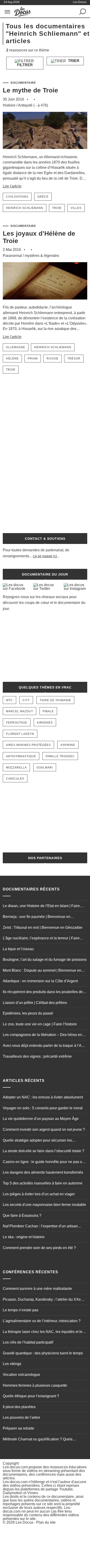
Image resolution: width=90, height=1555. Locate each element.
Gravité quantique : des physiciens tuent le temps (43, 1353)
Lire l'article (12, 186)
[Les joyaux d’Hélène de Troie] (45, 302)
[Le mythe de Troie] (45, 152)
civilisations (17, 196)
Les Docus (24, 1522)
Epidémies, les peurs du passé (28, 1013)
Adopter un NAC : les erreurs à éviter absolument (43, 1097)
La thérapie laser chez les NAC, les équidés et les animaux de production (43, 1332)
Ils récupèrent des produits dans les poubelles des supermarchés (44, 992)
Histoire (9, 105)
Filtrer (25, 65)
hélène (12, 358)
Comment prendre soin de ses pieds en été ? (39, 1248)
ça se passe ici (45, 556)
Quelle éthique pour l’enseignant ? (31, 1396)
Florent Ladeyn (20, 734)
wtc (9, 700)
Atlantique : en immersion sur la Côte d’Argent (40, 981)
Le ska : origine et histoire (24, 1237)
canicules (15, 778)
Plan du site (46, 1522)
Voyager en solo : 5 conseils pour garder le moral (43, 1108)
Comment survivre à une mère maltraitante (37, 1289)
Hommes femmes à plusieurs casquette (35, 1385)
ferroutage (16, 722)
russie (52, 358)
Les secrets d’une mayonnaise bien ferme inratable (44, 1205)
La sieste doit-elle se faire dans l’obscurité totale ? (43, 1151)
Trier (73, 61)
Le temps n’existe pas (20, 1310)
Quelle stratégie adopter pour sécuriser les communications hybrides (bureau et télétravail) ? (43, 1140)
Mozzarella (16, 767)
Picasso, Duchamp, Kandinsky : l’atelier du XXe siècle (42, 1300)
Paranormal (12, 256)
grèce (42, 196)
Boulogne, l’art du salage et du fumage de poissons (45, 959)
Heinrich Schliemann (24, 208)
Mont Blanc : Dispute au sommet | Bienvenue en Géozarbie (42, 970)
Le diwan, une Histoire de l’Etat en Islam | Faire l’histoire (41, 906)
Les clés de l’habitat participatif (28, 1342)
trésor (73, 358)
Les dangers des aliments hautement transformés (43, 1172)
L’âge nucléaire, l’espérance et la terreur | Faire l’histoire (41, 938)
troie (57, 208)
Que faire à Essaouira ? (22, 1215)
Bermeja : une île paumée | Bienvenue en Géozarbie (36, 917)
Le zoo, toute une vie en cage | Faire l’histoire (40, 1024)
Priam (33, 358)
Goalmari (44, 767)
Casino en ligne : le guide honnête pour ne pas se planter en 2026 (43, 1162)
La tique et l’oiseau (18, 949)
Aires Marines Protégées (28, 745)
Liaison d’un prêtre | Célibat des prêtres (35, 1003)
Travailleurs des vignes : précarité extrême (37, 1056)
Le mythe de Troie (30, 90)
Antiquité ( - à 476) (33, 105)
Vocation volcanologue (21, 1375)
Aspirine (67, 745)
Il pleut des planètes (19, 1407)
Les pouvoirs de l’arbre (21, 1417)
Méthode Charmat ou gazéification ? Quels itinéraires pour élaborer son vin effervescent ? (40, 1439)
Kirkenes (45, 722)
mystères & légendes (42, 256)
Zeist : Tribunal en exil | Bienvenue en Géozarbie (42, 927)
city (26, 700)
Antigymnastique (21, 756)
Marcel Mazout (19, 711)
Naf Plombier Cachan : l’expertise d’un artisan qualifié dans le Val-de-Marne (40, 1226)
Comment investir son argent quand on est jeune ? (44, 1129)
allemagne (15, 347)
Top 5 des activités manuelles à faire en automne (42, 1183)
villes (76, 208)
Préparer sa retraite (18, 1428)
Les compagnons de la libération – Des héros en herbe (42, 1035)
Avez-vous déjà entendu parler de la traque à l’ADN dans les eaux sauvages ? (45, 1046)
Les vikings (12, 1364)
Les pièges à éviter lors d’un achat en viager (39, 1194)
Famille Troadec (60, 756)
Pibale (48, 711)
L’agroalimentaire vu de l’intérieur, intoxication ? (42, 1321)
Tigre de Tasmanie (55, 700)
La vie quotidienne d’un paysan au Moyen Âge (41, 1119)
